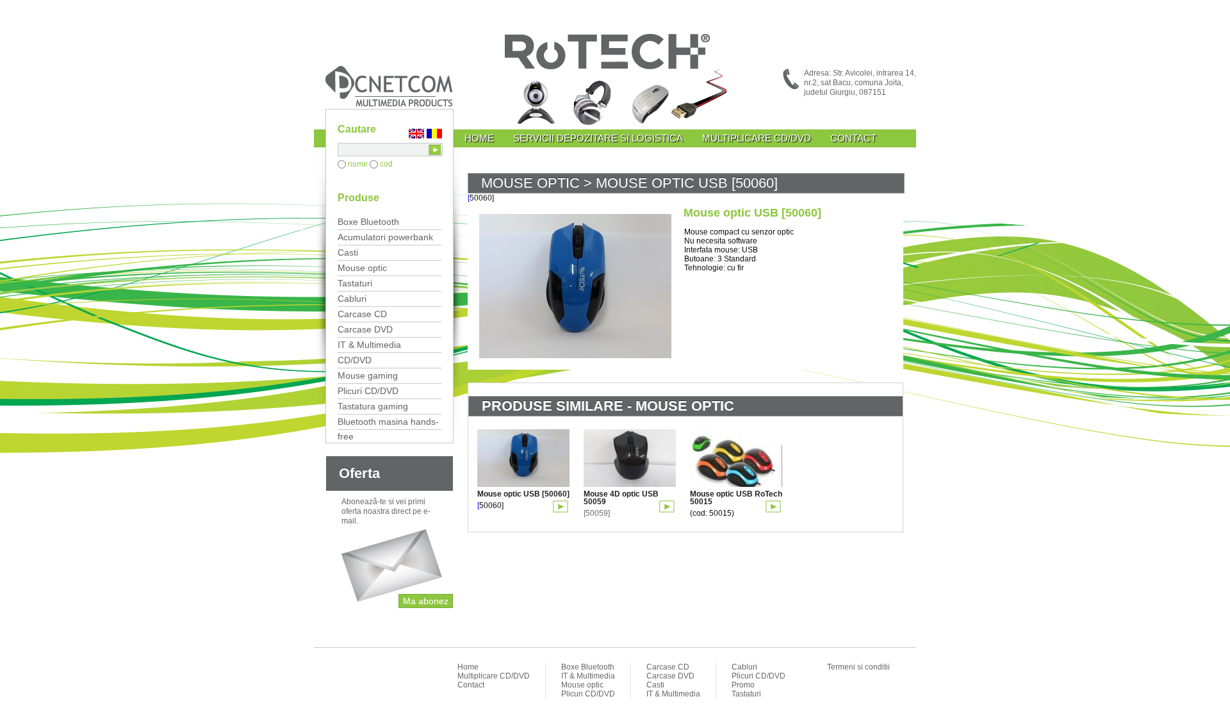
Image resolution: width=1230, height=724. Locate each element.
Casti (348, 252)
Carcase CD (362, 314)
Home (479, 138)
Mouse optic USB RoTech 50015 (736, 498)
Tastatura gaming (373, 406)
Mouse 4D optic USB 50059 (621, 498)
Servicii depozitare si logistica (598, 138)
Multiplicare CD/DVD (756, 138)
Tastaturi (355, 283)
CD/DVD (355, 360)
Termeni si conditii (858, 666)
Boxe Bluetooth (368, 222)
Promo (743, 684)
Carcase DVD (365, 329)
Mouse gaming (368, 375)
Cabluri (352, 298)
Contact (853, 138)
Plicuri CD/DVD (368, 391)
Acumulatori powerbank (385, 237)
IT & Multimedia (369, 345)
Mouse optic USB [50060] (523, 494)
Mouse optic (362, 268)
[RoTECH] (615, 81)
